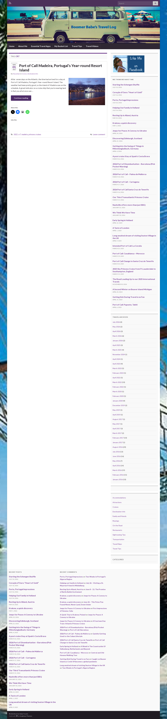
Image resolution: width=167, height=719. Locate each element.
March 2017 (117, 433)
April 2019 (116, 415)
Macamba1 (16, 74)
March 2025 (117, 350)
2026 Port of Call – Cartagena (126, 182)
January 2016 (118, 479)
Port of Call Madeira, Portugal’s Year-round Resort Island (60, 67)
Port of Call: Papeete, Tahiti (125, 304)
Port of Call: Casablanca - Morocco (74, 653)
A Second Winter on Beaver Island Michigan (132, 289)
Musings (116, 521)
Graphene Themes (26, 716)
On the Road (117, 525)
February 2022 (118, 387)
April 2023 (116, 364)
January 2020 (118, 401)
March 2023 (117, 368)
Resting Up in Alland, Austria (125, 115)
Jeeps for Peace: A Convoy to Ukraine (130, 130)
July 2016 (116, 452)
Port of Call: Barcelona (79, 630)
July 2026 (116, 322)
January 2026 (118, 341)
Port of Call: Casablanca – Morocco (129, 253)
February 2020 (118, 396)
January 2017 (118, 442)
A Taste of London (121, 228)
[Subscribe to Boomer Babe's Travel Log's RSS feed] (10, 2)
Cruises (24, 74)
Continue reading (21, 98)
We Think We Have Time (124, 212)
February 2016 (118, 475)
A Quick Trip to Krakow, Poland (72, 615)
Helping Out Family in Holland (126, 107)
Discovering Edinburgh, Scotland (127, 138)
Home (11, 46)
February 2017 (118, 438)
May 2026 (116, 327)
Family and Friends (119, 516)
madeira (25, 134)
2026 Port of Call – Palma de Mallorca (129, 174)
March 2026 (117, 336)
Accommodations (119, 498)
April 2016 (116, 466)
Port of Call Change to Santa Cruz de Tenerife (133, 261)
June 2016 (117, 456)
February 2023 (118, 373)
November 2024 (119, 354)
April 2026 (116, 331)
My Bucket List (61, 46)
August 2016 (118, 447)
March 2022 (117, 382)
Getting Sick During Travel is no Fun (129, 297)
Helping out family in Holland (71, 583)
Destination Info (33, 74)
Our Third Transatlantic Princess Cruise (131, 197)
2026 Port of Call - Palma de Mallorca (75, 634)
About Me (22, 46)
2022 (16, 134)
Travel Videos (92, 46)
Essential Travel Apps (41, 46)
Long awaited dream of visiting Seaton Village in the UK (82, 665)
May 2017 (116, 424)
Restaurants (117, 530)
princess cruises (34, 134)
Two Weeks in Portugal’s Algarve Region (78, 668)
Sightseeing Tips (119, 535)
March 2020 (117, 391)
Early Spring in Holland (123, 220)
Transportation (118, 539)
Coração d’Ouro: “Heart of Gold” (127, 92)
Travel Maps (117, 544)
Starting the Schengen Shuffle (126, 84)
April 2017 (116, 428)
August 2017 (118, 419)
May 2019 (116, 410)
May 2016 (116, 461)
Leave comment (99, 134)
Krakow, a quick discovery (124, 123)
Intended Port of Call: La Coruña (127, 246)
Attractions (117, 502)
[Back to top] (161, 713)
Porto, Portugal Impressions (125, 100)
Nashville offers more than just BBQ (129, 205)
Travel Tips (77, 46)
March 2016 (117, 470)
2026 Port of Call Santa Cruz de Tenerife (131, 189)
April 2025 (116, 345)
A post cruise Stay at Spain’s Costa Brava (131, 156)
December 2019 (119, 405)
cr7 (19, 134)
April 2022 (116, 378)
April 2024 (116, 359)
